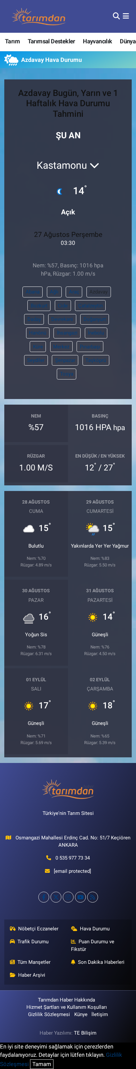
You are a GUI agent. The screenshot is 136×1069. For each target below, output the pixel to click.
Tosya (66, 374)
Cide (63, 306)
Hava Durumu (95, 929)
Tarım (12, 41)
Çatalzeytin (90, 306)
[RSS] (92, 897)
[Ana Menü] (126, 16)
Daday (34, 319)
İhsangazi (67, 333)
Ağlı (54, 292)
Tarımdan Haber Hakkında (66, 1000)
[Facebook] (43, 897)
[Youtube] (80, 897)
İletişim (99, 1014)
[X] (56, 897)
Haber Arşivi (31, 975)
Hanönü (37, 333)
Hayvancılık (97, 41)
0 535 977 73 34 (72, 858)
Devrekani (62, 319)
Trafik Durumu (33, 942)
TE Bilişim (85, 1033)
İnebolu (96, 333)
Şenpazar (65, 360)
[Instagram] (68, 897)
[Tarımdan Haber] (39, 16)
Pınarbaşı (90, 347)
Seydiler (36, 360)
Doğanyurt (95, 319)
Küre (38, 347)
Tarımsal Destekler (51, 41)
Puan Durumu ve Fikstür (93, 945)
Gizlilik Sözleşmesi (49, 1014)
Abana (33, 292)
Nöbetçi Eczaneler (38, 929)
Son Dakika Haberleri (101, 962)
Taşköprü (95, 360)
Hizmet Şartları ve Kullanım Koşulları (66, 1007)
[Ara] (116, 16)
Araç (74, 292)
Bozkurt (39, 306)
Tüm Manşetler (34, 962)
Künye (80, 1014)
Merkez (61, 347)
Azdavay (98, 292)
